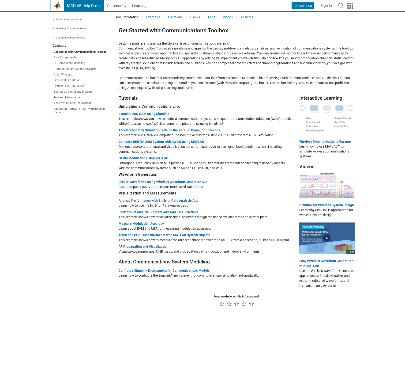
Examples (153, 17)
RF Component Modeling (69, 63)
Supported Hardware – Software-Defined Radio (79, 110)
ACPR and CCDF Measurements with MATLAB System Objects (164, 235)
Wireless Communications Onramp (325, 141)
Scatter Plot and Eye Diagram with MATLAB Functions (158, 212)
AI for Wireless (63, 74)
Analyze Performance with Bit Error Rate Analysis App (158, 200)
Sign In (326, 6)
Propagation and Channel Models (75, 69)
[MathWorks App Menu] (350, 6)
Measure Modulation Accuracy (141, 223)
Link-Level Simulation (67, 80)
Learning (139, 6)
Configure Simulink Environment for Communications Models (164, 270)
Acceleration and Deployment (72, 103)
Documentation (127, 17)
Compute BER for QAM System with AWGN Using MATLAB (161, 142)
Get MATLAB (302, 6)
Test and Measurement (68, 97)
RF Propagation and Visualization (144, 246)
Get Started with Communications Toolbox (80, 51)
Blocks (195, 17)
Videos (228, 17)
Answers (246, 17)
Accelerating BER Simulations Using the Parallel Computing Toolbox (169, 130)
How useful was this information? (236, 296)
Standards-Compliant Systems (73, 91)
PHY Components (65, 57)
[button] (341, 5)
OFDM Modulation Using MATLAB (143, 158)
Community (116, 6)
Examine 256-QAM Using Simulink (144, 114)
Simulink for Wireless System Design (326, 205)
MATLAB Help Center (84, 6)
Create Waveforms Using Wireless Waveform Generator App (163, 182)
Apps (211, 17)
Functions (175, 17)
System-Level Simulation (69, 86)
